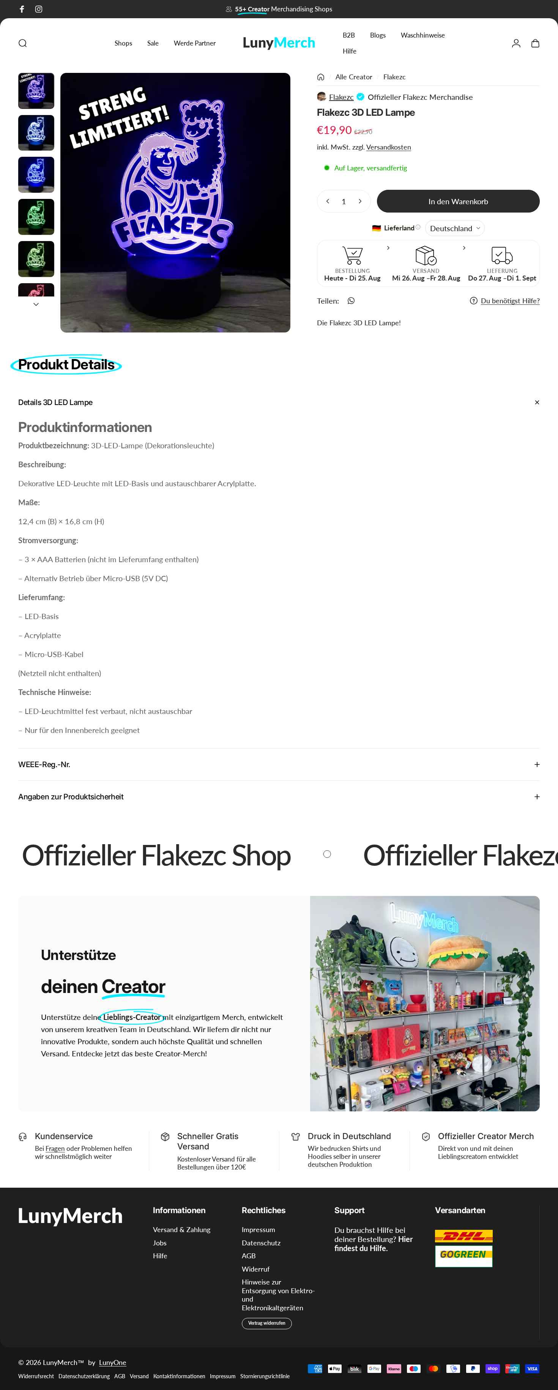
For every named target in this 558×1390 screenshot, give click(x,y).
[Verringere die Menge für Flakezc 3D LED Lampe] (326, 201)
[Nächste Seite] (270, 202)
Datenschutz (261, 1243)
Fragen (55, 1148)
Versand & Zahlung (181, 1229)
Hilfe (160, 1255)
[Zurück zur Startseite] (321, 77)
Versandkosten (388, 146)
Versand (139, 1376)
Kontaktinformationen (179, 1376)
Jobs (160, 1243)
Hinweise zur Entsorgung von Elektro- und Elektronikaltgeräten (278, 1295)
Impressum (258, 1229)
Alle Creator (354, 77)
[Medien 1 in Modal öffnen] (175, 203)
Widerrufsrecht (36, 1376)
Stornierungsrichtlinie (265, 1376)
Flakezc (394, 77)
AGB (249, 1255)
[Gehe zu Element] (36, 91)
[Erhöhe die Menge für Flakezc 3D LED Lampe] (361, 201)
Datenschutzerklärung (84, 1376)
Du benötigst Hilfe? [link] (510, 300)
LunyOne (112, 1362)
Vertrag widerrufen (266, 1323)
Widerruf (256, 1269)
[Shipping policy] (418, 227)
